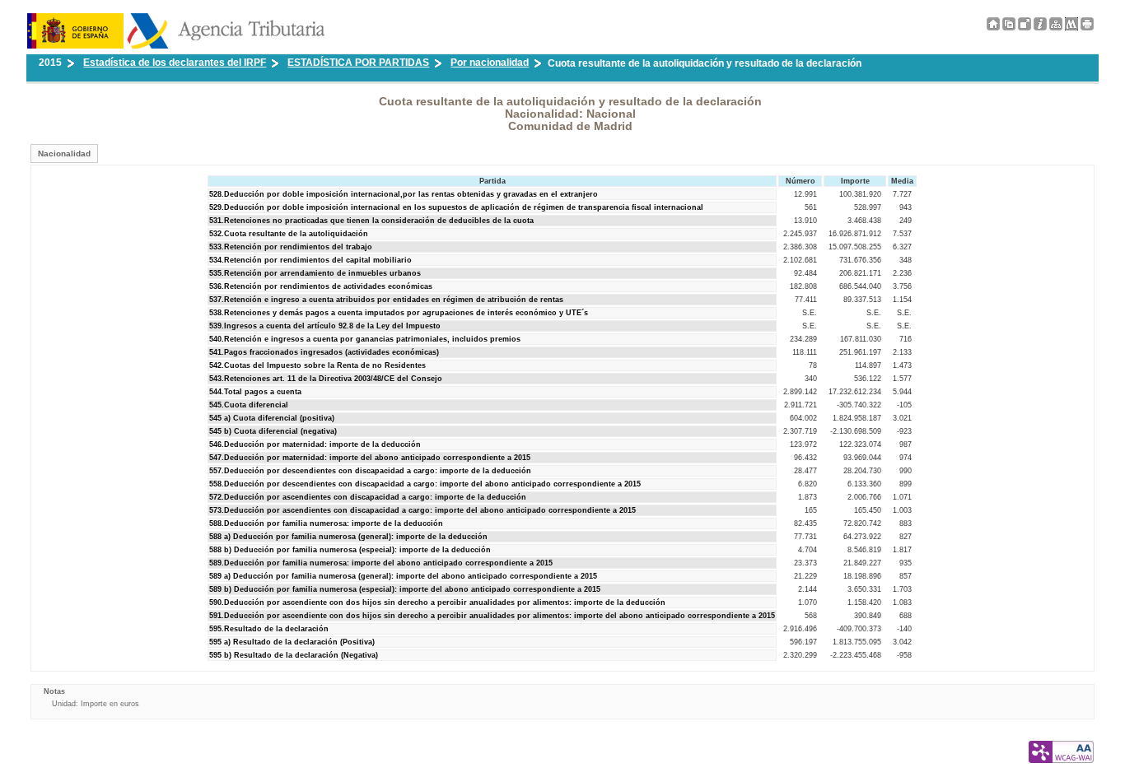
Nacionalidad (64, 153)
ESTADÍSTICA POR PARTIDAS (358, 62)
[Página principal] (993, 27)
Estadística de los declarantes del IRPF (174, 62)
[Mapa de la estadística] (1055, 27)
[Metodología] (1040, 27)
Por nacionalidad (489, 62)
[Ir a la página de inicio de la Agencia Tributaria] (175, 45)
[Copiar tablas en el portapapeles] (1008, 27)
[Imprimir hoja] (1087, 23)
